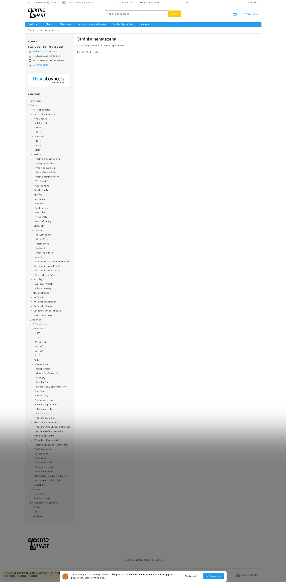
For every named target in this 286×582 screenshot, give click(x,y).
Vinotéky (39, 257)
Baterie (36, 489)
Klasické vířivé (42, 186)
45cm (38, 127)
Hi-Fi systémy (41, 395)
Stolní (37, 150)
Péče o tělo (39, 297)
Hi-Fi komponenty (43, 409)
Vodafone (38, 516)
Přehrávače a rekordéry (46, 422)
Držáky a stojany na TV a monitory (51, 444)
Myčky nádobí (41, 118)
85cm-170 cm (42, 239)
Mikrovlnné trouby (43, 315)
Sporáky (38, 194)
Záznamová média (44, 400)
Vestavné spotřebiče (44, 114)
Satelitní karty (42, 458)
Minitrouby (40, 199)
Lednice (39, 230)
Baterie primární (42, 498)
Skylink (36, 507)
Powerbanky (40, 494)
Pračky (37, 154)
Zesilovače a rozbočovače (48, 480)
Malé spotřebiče (41, 293)
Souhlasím (215, 576)
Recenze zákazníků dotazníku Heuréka (143, 560)
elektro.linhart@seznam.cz (46, 51)
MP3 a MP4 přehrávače (47, 373)
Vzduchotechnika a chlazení (47, 310)
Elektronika (35, 320)
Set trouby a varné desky (47, 270)
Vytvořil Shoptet (250, 575)
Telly (35, 512)
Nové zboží (35, 101)
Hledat (174, 13)
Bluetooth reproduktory (47, 404)
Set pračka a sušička (46, 172)
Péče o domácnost (43, 306)
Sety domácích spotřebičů (47, 266)
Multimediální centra (44, 436)
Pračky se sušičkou (45, 168)
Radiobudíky (42, 382)
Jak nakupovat (126, 2)
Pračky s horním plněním (47, 176)
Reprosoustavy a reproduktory (50, 386)
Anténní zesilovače (44, 471)
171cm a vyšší (42, 244)
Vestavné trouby (43, 221)
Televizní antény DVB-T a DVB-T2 (51, 476)
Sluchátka (39, 391)
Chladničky (39, 226)
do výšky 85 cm (43, 234)
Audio (37, 360)
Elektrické (40, 212)
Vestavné (39, 136)
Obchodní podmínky (150, 2)
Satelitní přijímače (44, 462)
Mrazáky (38, 279)
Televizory (39, 328)
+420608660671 (40, 65)
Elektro (33, 105)
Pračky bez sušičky (45, 163)
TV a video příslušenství (46, 440)
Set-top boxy (41, 454)
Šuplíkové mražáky (44, 284)
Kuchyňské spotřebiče (45, 302)
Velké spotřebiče (41, 110)
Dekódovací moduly (44, 467)
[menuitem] (34, 24)
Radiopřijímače (43, 368)
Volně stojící (41, 123)
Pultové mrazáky (43, 288)
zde (102, 577)
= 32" (37, 337)
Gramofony (41, 413)
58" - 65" (39, 351)
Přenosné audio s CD (45, 418)
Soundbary (39, 485)
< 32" (37, 333)
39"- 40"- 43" (41, 342)
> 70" (37, 355)
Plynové (39, 203)
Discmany (40, 378)
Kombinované (41, 208)
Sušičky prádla (41, 190)
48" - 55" (39, 346)
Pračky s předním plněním (47, 159)
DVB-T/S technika (42, 449)
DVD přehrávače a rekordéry (49, 431)
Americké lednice (44, 252)
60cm (38, 132)
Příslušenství (41, 181)
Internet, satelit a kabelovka (44, 502)
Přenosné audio (42, 364)
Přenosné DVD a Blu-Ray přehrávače (52, 427)
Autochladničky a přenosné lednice (52, 261)
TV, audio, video (41, 324)
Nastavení (190, 576)
